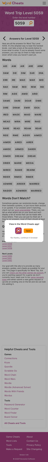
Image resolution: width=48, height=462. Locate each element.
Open (28, 231)
